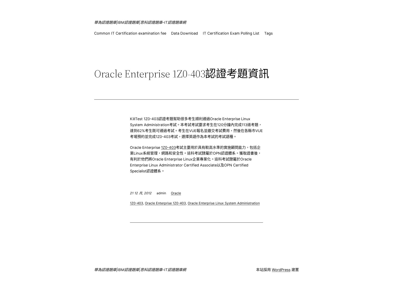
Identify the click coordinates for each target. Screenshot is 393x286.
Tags (268, 33)
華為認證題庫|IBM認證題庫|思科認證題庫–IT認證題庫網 (140, 22)
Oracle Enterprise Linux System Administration (224, 203)
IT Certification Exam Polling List (231, 33)
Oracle (176, 193)
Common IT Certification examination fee (130, 33)
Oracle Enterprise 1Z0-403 (165, 203)
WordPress (281, 270)
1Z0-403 (168, 147)
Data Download (184, 33)
